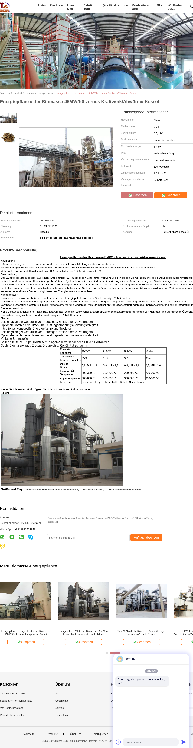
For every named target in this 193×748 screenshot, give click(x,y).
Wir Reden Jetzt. (175, 7)
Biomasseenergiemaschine (125, 489)
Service (59, 707)
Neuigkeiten (101, 734)
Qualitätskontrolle (115, 5)
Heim (42, 5)
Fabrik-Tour (88, 7)
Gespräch (139, 195)
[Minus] (183, 659)
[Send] (184, 742)
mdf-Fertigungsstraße (11, 707)
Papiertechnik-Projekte (12, 715)
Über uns (70, 7)
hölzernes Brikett (93, 489)
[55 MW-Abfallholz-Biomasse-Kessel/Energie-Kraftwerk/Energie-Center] (141, 601)
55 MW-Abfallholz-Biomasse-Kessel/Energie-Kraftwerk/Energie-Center (141, 633)
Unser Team (62, 715)
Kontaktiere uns (140, 7)
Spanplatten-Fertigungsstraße (16, 700)
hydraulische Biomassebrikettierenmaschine (52, 489)
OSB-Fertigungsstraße (12, 693)
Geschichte (61, 700)
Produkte (56, 5)
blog (160, 5)
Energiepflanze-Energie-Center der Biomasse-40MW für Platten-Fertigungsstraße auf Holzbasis (26, 633)
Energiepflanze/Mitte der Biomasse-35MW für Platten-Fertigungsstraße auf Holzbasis (83, 633)
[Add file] (118, 742)
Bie (57, 693)
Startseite (28, 734)
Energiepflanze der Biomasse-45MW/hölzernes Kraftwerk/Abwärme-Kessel (96, 93)
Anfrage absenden (146, 537)
